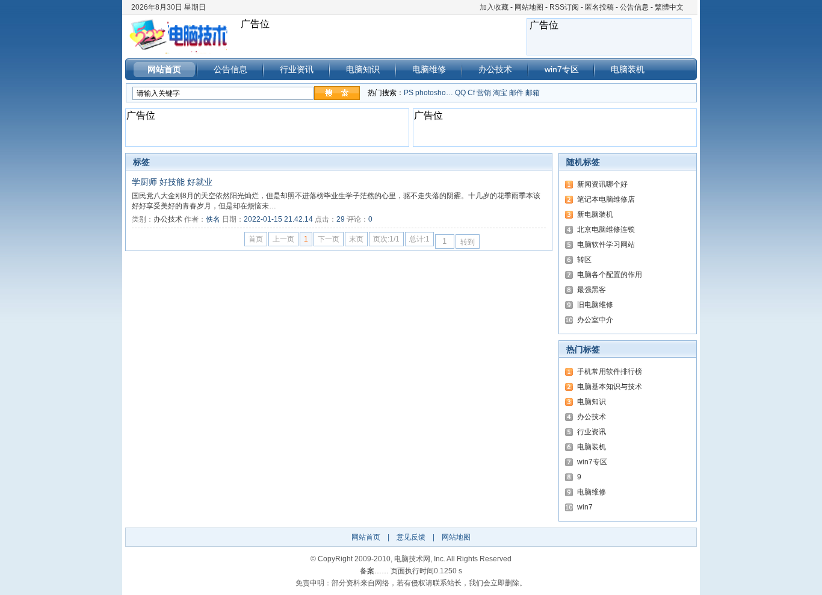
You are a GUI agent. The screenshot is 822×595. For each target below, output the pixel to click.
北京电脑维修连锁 (606, 229)
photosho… (434, 93)
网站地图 (529, 7)
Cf (471, 93)
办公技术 (495, 69)
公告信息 (634, 7)
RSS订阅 (564, 7)
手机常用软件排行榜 (609, 371)
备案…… (374, 571)
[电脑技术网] (182, 36)
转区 (584, 259)
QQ (460, 93)
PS (408, 93)
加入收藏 (494, 7)
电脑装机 (627, 69)
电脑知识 (363, 69)
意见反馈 (411, 537)
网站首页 (164, 69)
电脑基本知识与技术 (609, 386)
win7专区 (562, 69)
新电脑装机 (595, 214)
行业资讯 (297, 69)
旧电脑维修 (595, 305)
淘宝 (500, 93)
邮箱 (532, 93)
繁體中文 (669, 7)
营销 (484, 93)
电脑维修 (429, 69)
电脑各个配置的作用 (609, 274)
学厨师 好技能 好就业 (172, 182)
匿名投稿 (599, 7)
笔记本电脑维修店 (606, 199)
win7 (585, 507)
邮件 (516, 93)
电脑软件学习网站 (606, 244)
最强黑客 (591, 289)
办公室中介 (595, 320)
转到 (467, 242)
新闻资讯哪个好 (602, 184)
